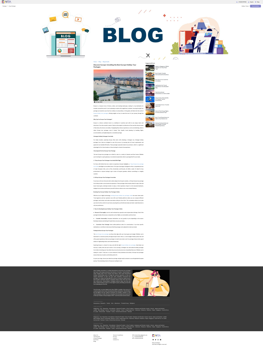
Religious (133, 303)
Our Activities (255, 6)
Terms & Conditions (118, 335)
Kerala (152, 308)
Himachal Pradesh (121, 308)
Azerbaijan (113, 310)
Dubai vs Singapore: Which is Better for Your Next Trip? (162, 68)
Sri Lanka (96, 311)
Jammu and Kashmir (160, 308)
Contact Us (116, 339)
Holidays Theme (245, 6)
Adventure (118, 303)
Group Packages (12, 6)
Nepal (154, 310)
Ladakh (95, 310)
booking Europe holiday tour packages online (122, 195)
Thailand (108, 311)
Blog (94, 341)
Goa (101, 308)
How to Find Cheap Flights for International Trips (162, 111)
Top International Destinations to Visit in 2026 (162, 92)
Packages (5, 6)
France (123, 310)
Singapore (159, 310)
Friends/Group (125, 303)
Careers (115, 338)
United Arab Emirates (122, 311)
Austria (107, 310)
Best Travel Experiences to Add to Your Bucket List (162, 118)
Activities (96, 339)
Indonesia (138, 310)
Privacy (115, 336)
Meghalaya (96, 308)
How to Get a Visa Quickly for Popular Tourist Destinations (161, 99)
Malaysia (144, 310)
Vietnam (130, 311)
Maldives (149, 310)
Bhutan (118, 310)
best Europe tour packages (102, 234)
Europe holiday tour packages (100, 113)
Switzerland (102, 311)
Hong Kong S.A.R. (130, 310)
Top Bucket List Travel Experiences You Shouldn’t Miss (162, 86)
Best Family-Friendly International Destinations (162, 74)
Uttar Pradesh (130, 308)
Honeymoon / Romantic (100, 303)
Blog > (100, 61)
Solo (113, 303)
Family (109, 303)
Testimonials (96, 336)
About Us (95, 335)
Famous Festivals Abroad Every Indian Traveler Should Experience (161, 124)
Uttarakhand (112, 308)
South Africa (165, 310)
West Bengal (101, 310)
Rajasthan (106, 308)
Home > (95, 61)
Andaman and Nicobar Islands (142, 308)
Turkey (113, 311)
